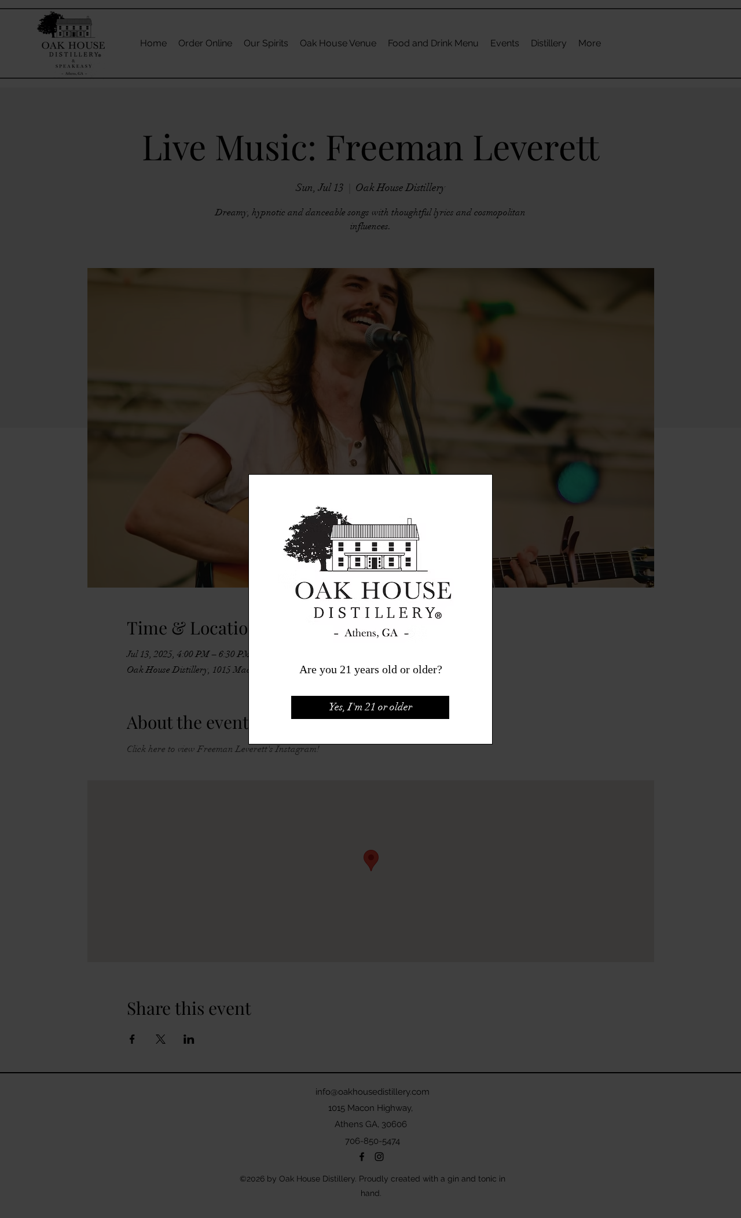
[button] (370, 707)
